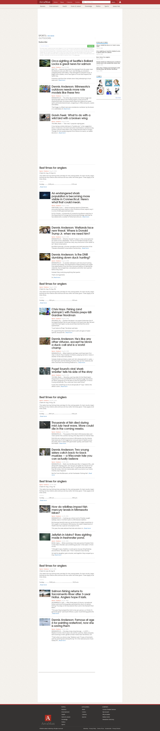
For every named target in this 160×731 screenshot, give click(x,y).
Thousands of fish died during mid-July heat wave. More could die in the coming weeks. (73, 425)
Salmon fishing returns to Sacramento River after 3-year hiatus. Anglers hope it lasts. (71, 594)
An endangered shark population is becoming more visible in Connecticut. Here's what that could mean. (71, 197)
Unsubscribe (108, 728)
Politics (98, 6)
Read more (62, 80)
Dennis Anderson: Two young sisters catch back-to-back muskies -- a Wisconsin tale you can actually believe (72, 454)
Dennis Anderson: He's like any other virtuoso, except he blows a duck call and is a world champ (72, 343)
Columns (84, 714)
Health (65, 6)
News (83, 709)
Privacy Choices (116, 728)
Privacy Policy (92, 728)
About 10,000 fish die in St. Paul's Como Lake (108, 45)
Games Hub (116, 6)
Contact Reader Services (109, 709)
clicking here (77, 55)
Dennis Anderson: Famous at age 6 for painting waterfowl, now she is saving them (73, 622)
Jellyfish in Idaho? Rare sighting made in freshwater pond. (71, 536)
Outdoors (58, 67)
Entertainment (53, 6)
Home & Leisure (76, 6)
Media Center (106, 717)
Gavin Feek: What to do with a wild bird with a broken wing (71, 116)
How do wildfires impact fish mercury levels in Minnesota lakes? (70, 509)
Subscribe (90, 46)
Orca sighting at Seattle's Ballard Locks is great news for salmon (72, 62)
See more (118, 97)
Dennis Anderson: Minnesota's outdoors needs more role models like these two (71, 89)
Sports (107, 6)
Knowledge (88, 6)
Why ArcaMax (106, 714)
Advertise (85, 728)
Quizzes (84, 717)
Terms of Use (100, 728)
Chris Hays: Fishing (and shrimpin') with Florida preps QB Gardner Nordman (72, 312)
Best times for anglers (52, 167)
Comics (84, 712)
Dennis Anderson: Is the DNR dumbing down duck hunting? (71, 255)
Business (42, 6)
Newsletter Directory (108, 719)
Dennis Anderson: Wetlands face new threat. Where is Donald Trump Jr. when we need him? (72, 230)
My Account (105, 712)
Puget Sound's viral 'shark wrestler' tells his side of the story (72, 370)
